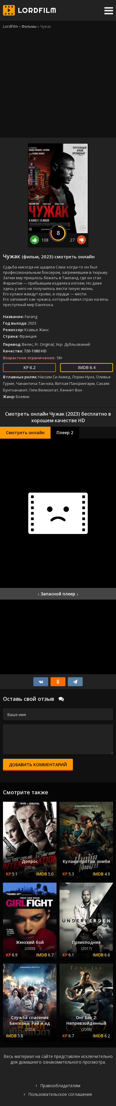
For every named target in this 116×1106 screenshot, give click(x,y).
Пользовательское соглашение (60, 1094)
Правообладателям (60, 1085)
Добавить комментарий (38, 764)
